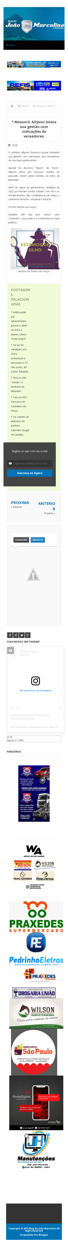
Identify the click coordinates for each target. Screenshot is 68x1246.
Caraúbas (12, 743)
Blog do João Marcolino (42, 1228)
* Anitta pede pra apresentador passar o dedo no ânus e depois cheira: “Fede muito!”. (19, 325)
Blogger (43, 1234)
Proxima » (49, 513)
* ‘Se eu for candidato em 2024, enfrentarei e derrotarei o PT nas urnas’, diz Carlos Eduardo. (20, 358)
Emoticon (38, 539)
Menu (11, 45)
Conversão (21, 539)
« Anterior (16, 507)
